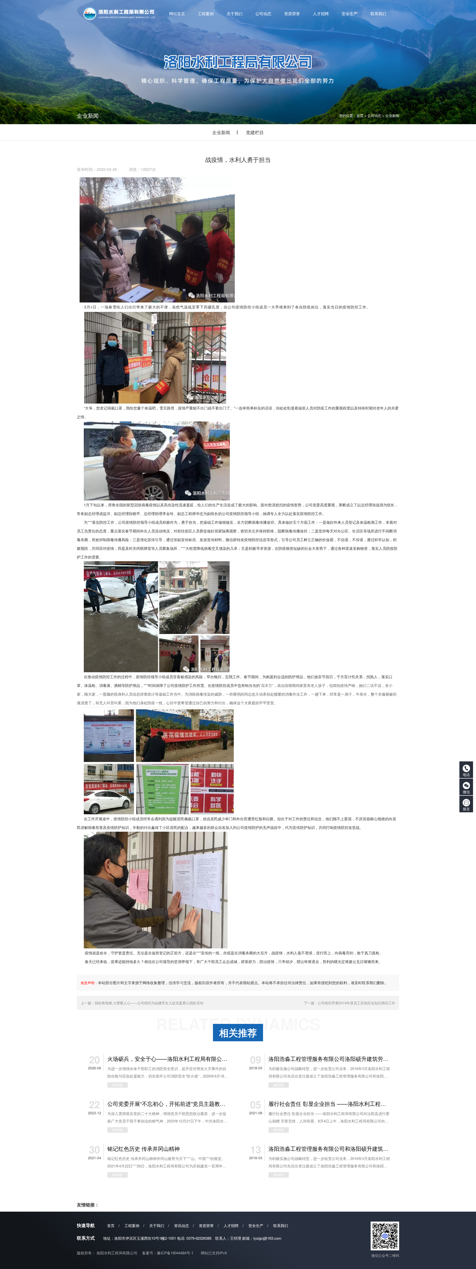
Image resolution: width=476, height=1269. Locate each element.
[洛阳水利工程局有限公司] (119, 14)
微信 (466, 791)
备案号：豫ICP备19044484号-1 (167, 1252)
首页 (360, 115)
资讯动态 (181, 1225)
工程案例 (131, 1225)
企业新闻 (392, 115)
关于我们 (156, 1225)
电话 (466, 774)
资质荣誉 (206, 1225)
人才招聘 (231, 1225)
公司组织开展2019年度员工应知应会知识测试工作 (356, 1002)
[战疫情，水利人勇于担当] (156, 239)
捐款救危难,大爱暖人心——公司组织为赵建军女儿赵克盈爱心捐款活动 (149, 1002)
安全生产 (255, 1225)
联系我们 (280, 1225)
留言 (466, 808)
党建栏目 (255, 132)
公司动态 (374, 115)
